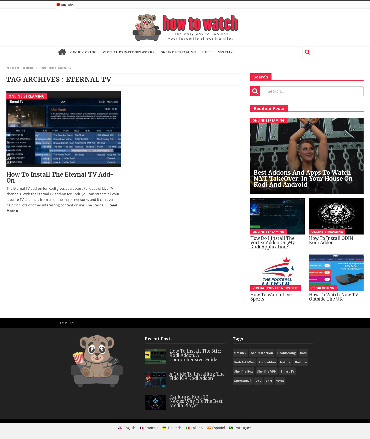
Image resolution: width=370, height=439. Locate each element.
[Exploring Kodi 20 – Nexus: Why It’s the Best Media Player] (155, 402)
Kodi (303, 353)
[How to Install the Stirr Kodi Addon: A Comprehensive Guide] (155, 356)
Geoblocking (83, 52)
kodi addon (267, 362)
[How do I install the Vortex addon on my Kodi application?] (277, 216)
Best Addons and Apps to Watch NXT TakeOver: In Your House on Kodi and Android (303, 179)
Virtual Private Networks (129, 52)
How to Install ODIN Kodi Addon (331, 240)
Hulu (207, 52)
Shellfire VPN (266, 371)
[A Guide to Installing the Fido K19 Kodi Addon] (155, 379)
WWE (280, 381)
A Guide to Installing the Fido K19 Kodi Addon (197, 376)
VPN (269, 381)
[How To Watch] (185, 27)
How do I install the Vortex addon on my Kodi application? (272, 243)
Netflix (225, 52)
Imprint (68, 323)
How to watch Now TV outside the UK (333, 297)
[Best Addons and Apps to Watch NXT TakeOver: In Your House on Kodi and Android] (307, 156)
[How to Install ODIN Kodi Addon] (336, 216)
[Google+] (298, 323)
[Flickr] (308, 323)
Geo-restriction (262, 353)
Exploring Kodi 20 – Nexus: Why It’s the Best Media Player (196, 401)
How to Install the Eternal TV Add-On (59, 177)
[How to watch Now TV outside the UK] (336, 272)
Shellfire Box (243, 371)
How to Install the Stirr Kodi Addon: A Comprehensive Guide (195, 355)
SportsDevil (242, 381)
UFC (258, 381)
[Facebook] (279, 323)
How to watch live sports (271, 297)
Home (62, 52)
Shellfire (300, 362)
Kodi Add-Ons (244, 362)
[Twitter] (289, 323)
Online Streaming (178, 52)
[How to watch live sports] (277, 272)
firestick (240, 353)
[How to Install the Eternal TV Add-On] (63, 129)
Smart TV (287, 371)
